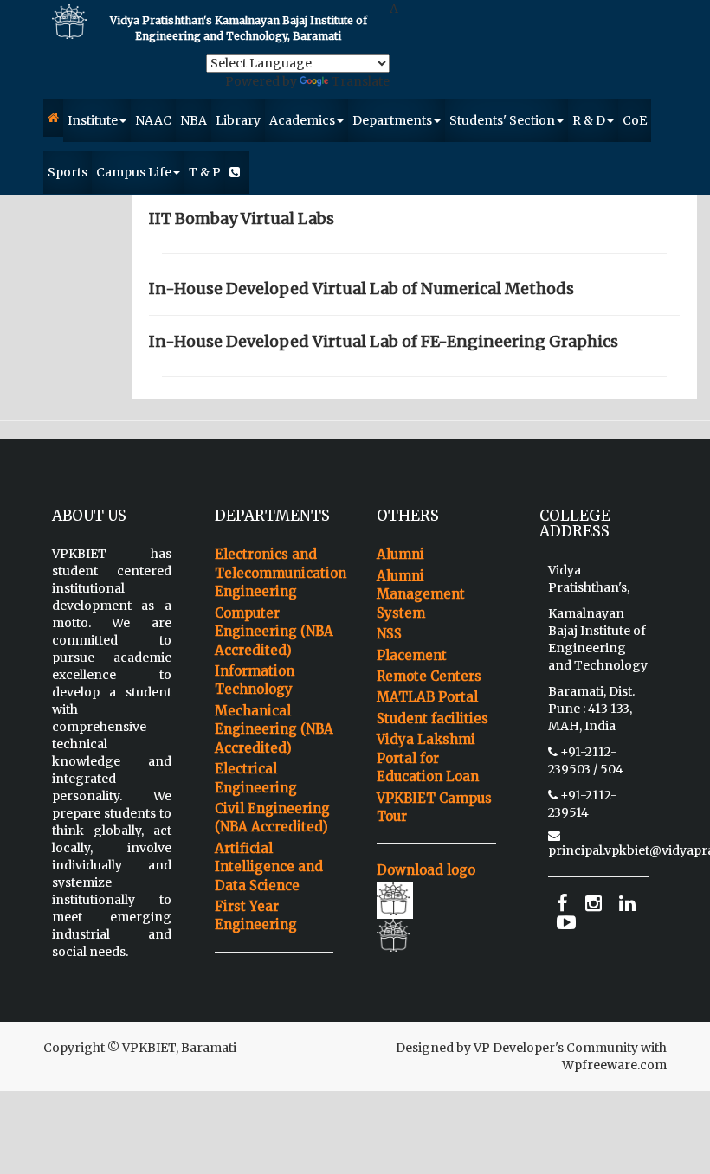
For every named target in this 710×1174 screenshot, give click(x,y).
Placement (412, 655)
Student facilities (432, 718)
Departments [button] (392, 120)
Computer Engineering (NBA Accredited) (274, 631)
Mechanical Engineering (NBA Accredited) (274, 729)
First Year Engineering (256, 915)
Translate (361, 81)
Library (238, 120)
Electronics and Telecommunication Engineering (274, 573)
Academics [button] (302, 120)
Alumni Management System (421, 594)
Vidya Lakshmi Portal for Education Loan (428, 758)
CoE (635, 120)
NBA (193, 120)
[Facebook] (562, 904)
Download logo (426, 870)
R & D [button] (588, 120)
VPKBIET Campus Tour (434, 807)
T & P (205, 172)
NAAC (153, 120)
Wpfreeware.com (614, 1065)
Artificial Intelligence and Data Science (269, 867)
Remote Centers (429, 676)
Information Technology (254, 680)
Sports (67, 172)
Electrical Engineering (256, 777)
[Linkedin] (627, 904)
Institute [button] (93, 120)
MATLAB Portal (427, 697)
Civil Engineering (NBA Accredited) (272, 817)
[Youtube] (566, 923)
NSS (389, 633)
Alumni (400, 554)
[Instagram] (593, 904)
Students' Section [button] (502, 120)
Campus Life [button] (133, 172)
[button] (53, 118)
